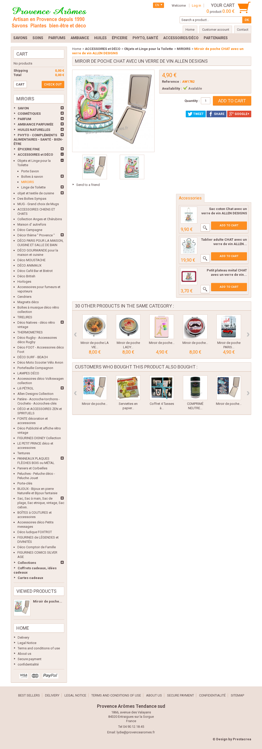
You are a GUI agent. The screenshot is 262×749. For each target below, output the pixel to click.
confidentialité (28, 664)
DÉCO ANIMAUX (29, 265)
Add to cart (229, 225)
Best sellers (29, 695)
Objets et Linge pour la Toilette (148, 49)
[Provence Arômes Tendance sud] (49, 16)
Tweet (198, 114)
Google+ (241, 114)
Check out (53, 84)
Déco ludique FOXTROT (34, 532)
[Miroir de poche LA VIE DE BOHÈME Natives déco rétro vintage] (94, 326)
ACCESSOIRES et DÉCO (35, 154)
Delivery (23, 637)
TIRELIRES (24, 317)
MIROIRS (27, 182)
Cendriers (24, 297)
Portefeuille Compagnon (35, 368)
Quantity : (192, 101)
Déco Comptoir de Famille (36, 547)
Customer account (215, 29)
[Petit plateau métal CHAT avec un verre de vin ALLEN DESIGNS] (188, 276)
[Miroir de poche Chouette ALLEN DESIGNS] (94, 387)
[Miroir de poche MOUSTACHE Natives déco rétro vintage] (195, 326)
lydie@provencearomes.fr (136, 732)
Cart (22, 54)
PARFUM (24, 119)
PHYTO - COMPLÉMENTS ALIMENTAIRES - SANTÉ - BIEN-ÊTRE (38, 139)
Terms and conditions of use (39, 648)
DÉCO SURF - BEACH (32, 357)
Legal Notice (27, 643)
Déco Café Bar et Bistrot (35, 271)
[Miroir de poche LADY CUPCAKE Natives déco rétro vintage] (128, 326)
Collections (27, 563)
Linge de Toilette (33, 187)
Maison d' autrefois (31, 224)
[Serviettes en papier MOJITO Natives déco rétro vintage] (128, 387)
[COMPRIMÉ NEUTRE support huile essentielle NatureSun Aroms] (195, 387)
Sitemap (237, 695)
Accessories (190, 198)
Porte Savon (30, 171)
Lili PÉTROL (25, 388)
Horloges (24, 281)
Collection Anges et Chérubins (39, 219)
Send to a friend (88, 185)
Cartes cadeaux (30, 578)
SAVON (23, 108)
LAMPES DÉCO (28, 373)
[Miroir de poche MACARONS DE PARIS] (161, 326)
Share (218, 114)
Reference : (171, 81)
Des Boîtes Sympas (31, 199)
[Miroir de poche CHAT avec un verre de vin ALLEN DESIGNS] (22, 607)
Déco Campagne (29, 230)
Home (22, 628)
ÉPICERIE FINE (29, 149)
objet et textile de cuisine (35, 193)
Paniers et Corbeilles (32, 468)
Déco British (26, 276)
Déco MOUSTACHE (31, 260)
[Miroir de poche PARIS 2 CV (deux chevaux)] (228, 326)
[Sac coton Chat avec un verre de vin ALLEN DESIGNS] (188, 215)
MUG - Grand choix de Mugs (38, 204)
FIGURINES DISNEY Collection (39, 438)
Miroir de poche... (47, 601)
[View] (205, 228)
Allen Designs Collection (35, 394)
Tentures (23, 453)
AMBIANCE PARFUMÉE (35, 124)
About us (24, 654)
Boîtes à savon (32, 176)
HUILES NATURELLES (34, 130)
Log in (196, 5)
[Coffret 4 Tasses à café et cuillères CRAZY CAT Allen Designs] (161, 387)
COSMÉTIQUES (29, 113)
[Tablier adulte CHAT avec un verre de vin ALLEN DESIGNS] (188, 245)
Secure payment (29, 659)
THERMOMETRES (30, 332)
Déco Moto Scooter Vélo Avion (40, 362)
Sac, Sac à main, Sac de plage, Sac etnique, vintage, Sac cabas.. (40, 503)
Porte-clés (24, 483)
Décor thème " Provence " (36, 235)
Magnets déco (28, 302)
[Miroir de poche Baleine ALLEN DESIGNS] (228, 387)
